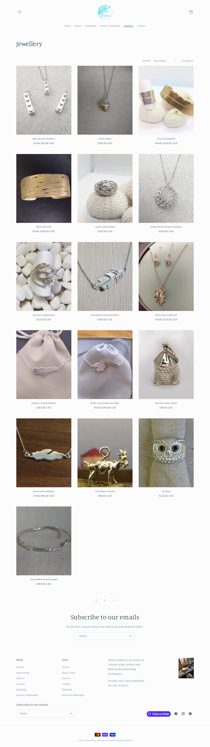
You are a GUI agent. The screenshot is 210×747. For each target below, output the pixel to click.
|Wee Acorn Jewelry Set (166, 315)
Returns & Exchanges (27, 695)
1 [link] (96, 599)
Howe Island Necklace (44, 491)
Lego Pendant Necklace (43, 138)
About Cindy (23, 672)
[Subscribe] (130, 636)
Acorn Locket (105, 138)
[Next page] (113, 600)
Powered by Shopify (124, 740)
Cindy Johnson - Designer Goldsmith (99, 740)
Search (20, 667)
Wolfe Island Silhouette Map (105, 403)
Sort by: (147, 60)
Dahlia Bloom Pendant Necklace (166, 226)
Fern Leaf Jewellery (166, 138)
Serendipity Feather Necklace (105, 315)
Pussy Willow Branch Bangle (43, 579)
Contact (20, 684)
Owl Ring (166, 491)
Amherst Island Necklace (43, 403)
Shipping (21, 689)
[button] (19, 12)
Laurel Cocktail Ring (105, 226)
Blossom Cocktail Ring (44, 315)
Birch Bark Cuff (43, 226)
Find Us (20, 678)
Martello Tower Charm (166, 403)
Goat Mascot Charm (105, 491)
